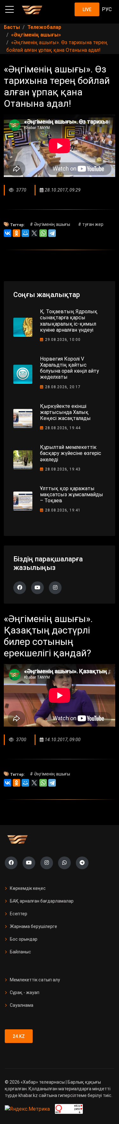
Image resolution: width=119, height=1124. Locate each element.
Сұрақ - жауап (24, 992)
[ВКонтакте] (7, 233)
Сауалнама (21, 1005)
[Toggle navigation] (9, 9)
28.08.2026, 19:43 (63, 469)
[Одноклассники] (16, 233)
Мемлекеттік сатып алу (35, 979)
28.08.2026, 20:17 (63, 387)
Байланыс (20, 951)
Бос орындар (23, 939)
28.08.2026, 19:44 (63, 428)
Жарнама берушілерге (33, 926)
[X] (34, 233)
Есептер (18, 913)
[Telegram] (52, 233)
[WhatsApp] (43, 233)
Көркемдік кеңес (28, 888)
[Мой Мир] (25, 233)
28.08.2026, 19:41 (63, 510)
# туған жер (90, 224)
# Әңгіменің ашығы (50, 224)
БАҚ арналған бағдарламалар (42, 901)
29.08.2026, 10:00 (63, 339)
